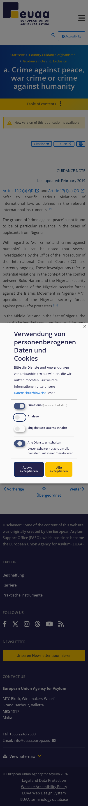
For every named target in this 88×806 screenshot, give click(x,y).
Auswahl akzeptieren (29, 469)
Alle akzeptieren (59, 469)
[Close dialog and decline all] (84, 325)
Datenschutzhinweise (30, 393)
